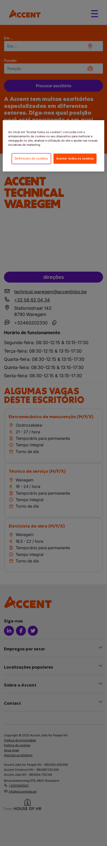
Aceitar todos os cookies (75, 158)
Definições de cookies (31, 158)
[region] (54, 145)
